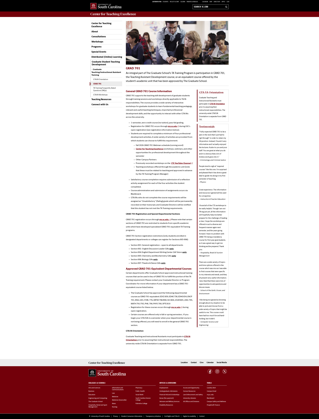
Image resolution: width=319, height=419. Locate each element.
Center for (113, 14)
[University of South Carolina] (107, 373)
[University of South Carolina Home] (105, 6)
